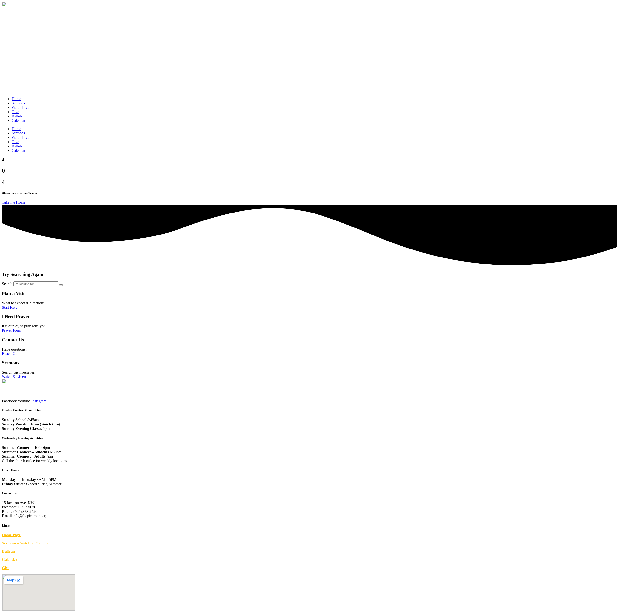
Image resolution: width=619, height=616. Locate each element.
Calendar (18, 120)
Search (7, 284)
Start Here (9, 307)
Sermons (18, 103)
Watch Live (20, 107)
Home (16, 99)
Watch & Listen (14, 376)
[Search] (61, 285)
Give (15, 112)
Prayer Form (11, 330)
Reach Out (10, 354)
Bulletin (18, 116)
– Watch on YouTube (25, 543)
